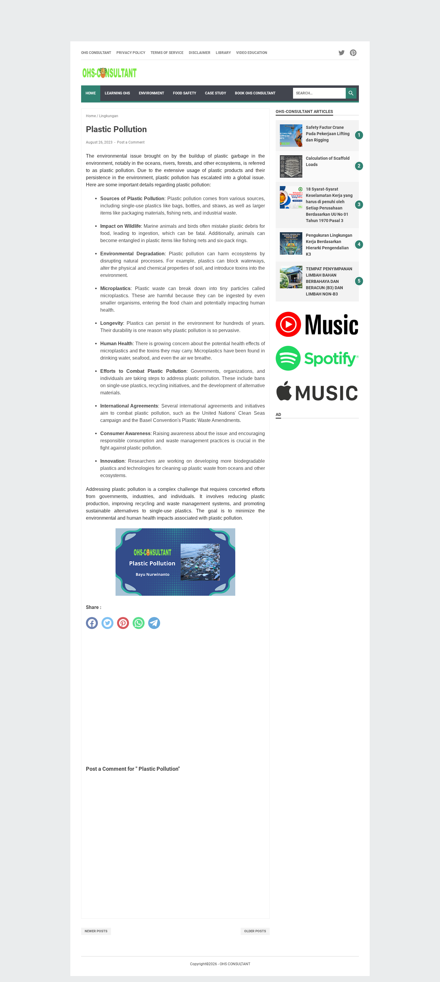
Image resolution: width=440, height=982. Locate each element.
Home (91, 93)
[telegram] (154, 623)
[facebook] (92, 623)
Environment (151, 93)
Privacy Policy (130, 53)
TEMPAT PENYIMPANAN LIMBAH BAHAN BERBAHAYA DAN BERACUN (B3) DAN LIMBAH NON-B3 (329, 281)
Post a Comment (131, 142)
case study (215, 93)
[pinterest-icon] (353, 53)
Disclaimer (199, 53)
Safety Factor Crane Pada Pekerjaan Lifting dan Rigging (328, 133)
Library (223, 53)
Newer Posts (96, 931)
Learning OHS (117, 93)
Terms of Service (167, 53)
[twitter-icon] (342, 53)
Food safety (184, 93)
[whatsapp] (139, 623)
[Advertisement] (179, 17)
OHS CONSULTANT (96, 53)
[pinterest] (123, 623)
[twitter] (107, 623)
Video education (251, 53)
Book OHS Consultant (255, 93)
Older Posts (255, 931)
